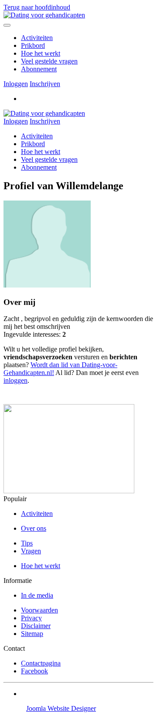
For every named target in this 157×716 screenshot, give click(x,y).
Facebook (34, 671)
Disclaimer (36, 625)
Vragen (31, 551)
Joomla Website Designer (61, 708)
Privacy (31, 618)
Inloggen (15, 83)
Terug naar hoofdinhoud (36, 7)
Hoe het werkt (40, 53)
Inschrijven (45, 83)
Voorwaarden (39, 610)
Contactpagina (41, 663)
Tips (27, 543)
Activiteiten (37, 37)
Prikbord (33, 45)
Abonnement (39, 69)
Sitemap (32, 633)
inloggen (15, 380)
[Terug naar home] (44, 15)
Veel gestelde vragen (49, 61)
